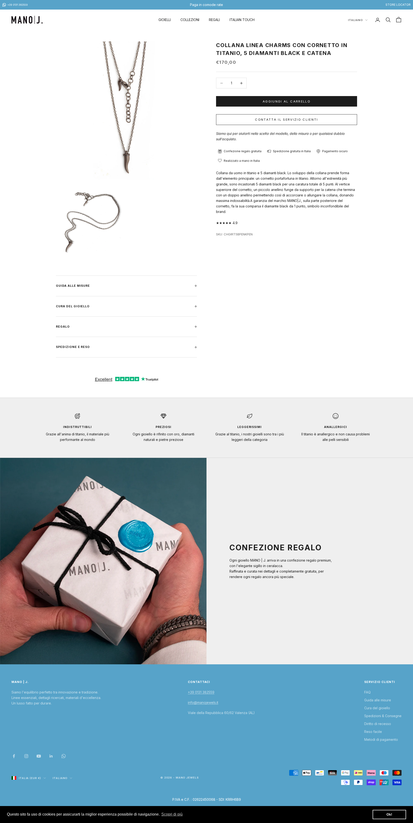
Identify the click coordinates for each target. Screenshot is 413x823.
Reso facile (373, 732)
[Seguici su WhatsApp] (63, 756)
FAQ (367, 692)
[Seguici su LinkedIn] (51, 756)
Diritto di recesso (377, 724)
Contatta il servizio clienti (286, 119)
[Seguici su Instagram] (26, 756)
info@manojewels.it (203, 702)
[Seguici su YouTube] (38, 756)
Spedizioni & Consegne (383, 716)
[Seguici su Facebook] (13, 756)
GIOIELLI (164, 20)
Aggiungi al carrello (286, 101)
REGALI (214, 20)
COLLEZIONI (189, 20)
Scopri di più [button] (172, 814)
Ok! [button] (389, 814)
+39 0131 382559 (201, 692)
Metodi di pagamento (381, 739)
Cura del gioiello (377, 708)
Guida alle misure (377, 700)
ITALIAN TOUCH (242, 20)
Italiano (355, 20)
